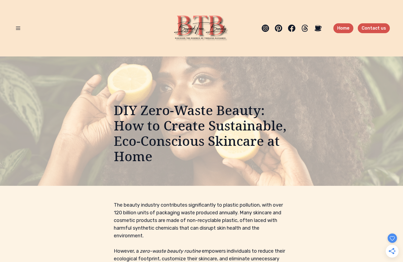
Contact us (374, 28)
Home (343, 28)
